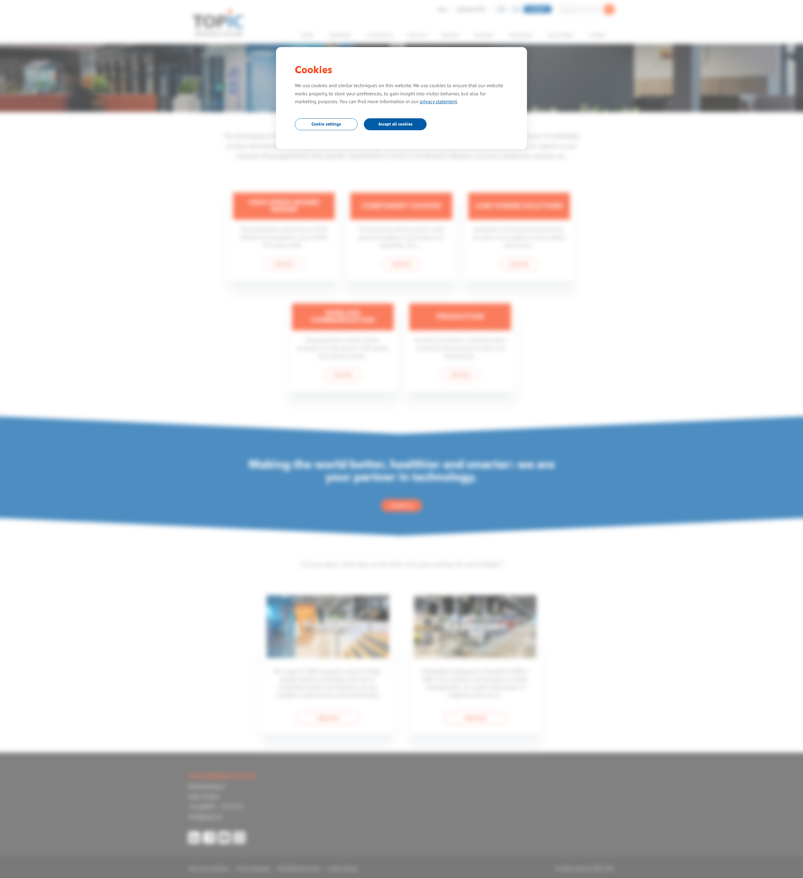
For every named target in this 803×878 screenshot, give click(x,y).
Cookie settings (326, 124)
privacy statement (438, 101)
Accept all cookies (395, 124)
